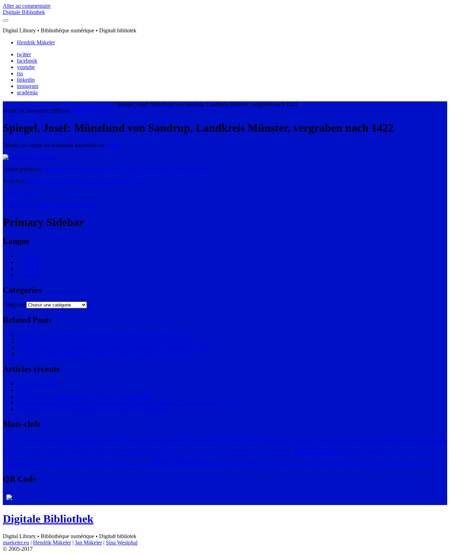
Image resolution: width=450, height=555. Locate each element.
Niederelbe (407, 453)
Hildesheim (58, 452)
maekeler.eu (16, 542)
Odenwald (53, 464)
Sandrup (87, 205)
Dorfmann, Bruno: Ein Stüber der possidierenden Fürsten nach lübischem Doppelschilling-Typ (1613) (130, 403)
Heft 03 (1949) (94, 104)
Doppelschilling (138, 441)
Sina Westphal (121, 542)
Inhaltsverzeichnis (37, 384)
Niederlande (427, 453)
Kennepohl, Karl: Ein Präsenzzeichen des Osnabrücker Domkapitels (92, 409)
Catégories (14, 305)
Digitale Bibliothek (24, 12)
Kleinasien (190, 453)
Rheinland (221, 464)
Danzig (115, 441)
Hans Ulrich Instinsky (24, 452)
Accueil (11, 104)
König (206, 453)
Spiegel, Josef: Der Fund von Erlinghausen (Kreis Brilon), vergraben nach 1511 (105, 335)
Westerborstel (361, 463)
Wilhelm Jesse (416, 463)
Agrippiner (12, 441)
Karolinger (172, 453)
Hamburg (254, 441)
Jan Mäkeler (88, 542)
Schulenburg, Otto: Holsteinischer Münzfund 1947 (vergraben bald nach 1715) (104, 354)
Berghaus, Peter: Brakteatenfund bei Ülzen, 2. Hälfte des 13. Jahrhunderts (124, 169)
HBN (66, 104)
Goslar (222, 441)
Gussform (237, 441)
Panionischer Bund (136, 464)
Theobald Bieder (286, 464)
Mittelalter (281, 452)
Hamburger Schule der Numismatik (403, 440)
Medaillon (261, 453)
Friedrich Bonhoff (201, 441)
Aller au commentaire (27, 6)
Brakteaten (44, 441)
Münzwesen (382, 452)
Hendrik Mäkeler (36, 42)
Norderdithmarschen (23, 463)
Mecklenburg (238, 452)
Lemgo (218, 453)
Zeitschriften (40, 104)
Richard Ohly (244, 463)
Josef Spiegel (17, 205)
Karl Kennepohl (141, 451)
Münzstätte (352, 451)
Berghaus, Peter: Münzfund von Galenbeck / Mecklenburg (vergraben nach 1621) (108, 341)
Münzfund (64, 205)
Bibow (27, 441)
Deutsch (114, 145)
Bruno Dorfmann (82, 440)
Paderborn (109, 463)
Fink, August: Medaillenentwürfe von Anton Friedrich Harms (85, 396)
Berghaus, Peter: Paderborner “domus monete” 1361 (84, 181)
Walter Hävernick (324, 462)
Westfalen (388, 463)
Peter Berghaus (182, 461)
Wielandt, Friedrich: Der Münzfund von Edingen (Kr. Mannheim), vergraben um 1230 (112, 348)
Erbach (179, 441)
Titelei (24, 390)
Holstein (81, 452)
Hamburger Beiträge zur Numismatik (310, 440)
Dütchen (163, 441)
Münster (42, 205)
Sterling (265, 464)
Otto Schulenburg (80, 463)
